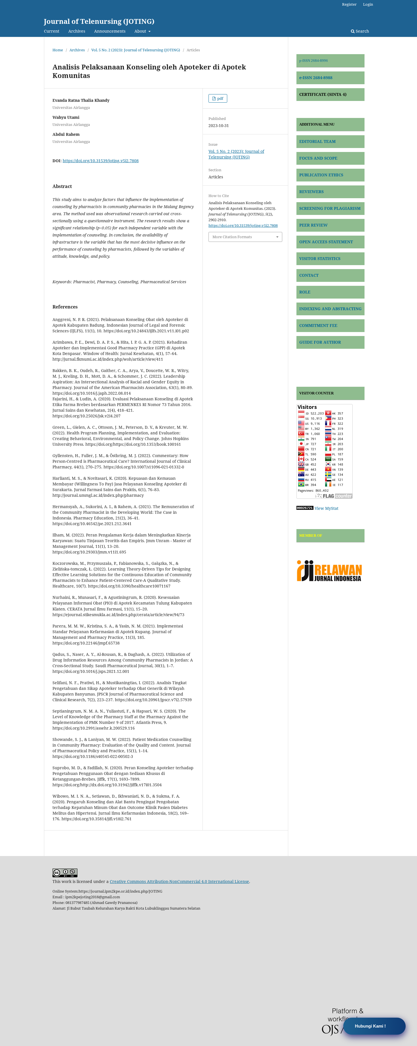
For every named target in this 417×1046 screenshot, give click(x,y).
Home (57, 49)
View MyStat (326, 508)
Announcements (109, 31)
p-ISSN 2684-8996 (313, 60)
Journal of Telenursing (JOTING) (99, 21)
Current (51, 31)
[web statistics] (304, 508)
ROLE (304, 292)
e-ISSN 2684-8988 (315, 77)
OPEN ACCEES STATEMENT (326, 241)
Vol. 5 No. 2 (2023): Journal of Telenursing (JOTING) (135, 49)
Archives (76, 31)
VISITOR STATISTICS (319, 258)
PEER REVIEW (313, 225)
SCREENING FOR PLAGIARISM (330, 208)
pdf (219, 98)
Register (349, 4)
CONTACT (309, 275)
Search (362, 31)
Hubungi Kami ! (370, 1026)
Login (368, 4)
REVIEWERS (311, 191)
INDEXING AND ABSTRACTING (330, 308)
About (140, 31)
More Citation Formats (232, 236)
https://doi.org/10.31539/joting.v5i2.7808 (101, 160)
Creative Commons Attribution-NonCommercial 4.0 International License (179, 881)
